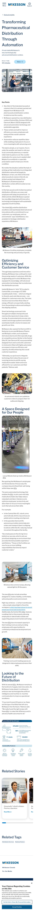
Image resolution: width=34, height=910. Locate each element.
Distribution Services (8, 842)
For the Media (7, 871)
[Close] (32, 883)
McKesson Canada (8, 867)
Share (19, 62)
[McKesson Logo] (17, 863)
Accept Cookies (17, 907)
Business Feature (20, 842)
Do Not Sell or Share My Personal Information (17, 902)
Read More (7, 812)
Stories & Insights (9, 15)
